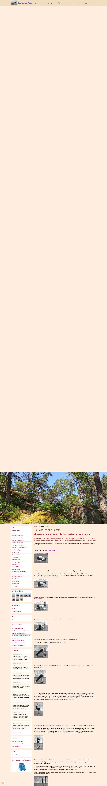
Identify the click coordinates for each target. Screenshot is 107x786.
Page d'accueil (37, 3)
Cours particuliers (16, 746)
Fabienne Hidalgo (16, 530)
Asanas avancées (16, 569)
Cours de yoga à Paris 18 (86, 3)
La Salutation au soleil (17, 574)
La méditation (15, 578)
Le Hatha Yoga (15, 552)
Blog (13, 619)
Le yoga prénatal (16, 554)
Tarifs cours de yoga (17, 550)
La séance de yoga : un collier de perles (21, 630)
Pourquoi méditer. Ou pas (18, 640)
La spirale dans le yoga (17, 628)
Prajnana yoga (15, 583)
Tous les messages (17, 732)
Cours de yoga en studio (17, 744)
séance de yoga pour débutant (19, 571)
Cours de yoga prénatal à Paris (19, 547)
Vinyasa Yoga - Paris (16, 557)
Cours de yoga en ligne (48, 3)
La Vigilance (15, 638)
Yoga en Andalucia (16, 611)
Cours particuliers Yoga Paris (18, 545)
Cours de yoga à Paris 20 (60, 3)
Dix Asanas (14, 608)
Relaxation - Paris (16, 559)
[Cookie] (3, 783)
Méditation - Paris (16, 564)
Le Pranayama (15, 581)
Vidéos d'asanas (16, 755)
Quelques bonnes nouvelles (18, 645)
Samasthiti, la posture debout (19, 643)
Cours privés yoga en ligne (18, 562)
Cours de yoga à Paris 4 (73, 3)
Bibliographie (15, 586)
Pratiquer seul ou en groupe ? (19, 633)
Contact (14, 533)
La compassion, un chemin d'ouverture (21, 635)
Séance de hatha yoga (17, 566)
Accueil (35, 526)
